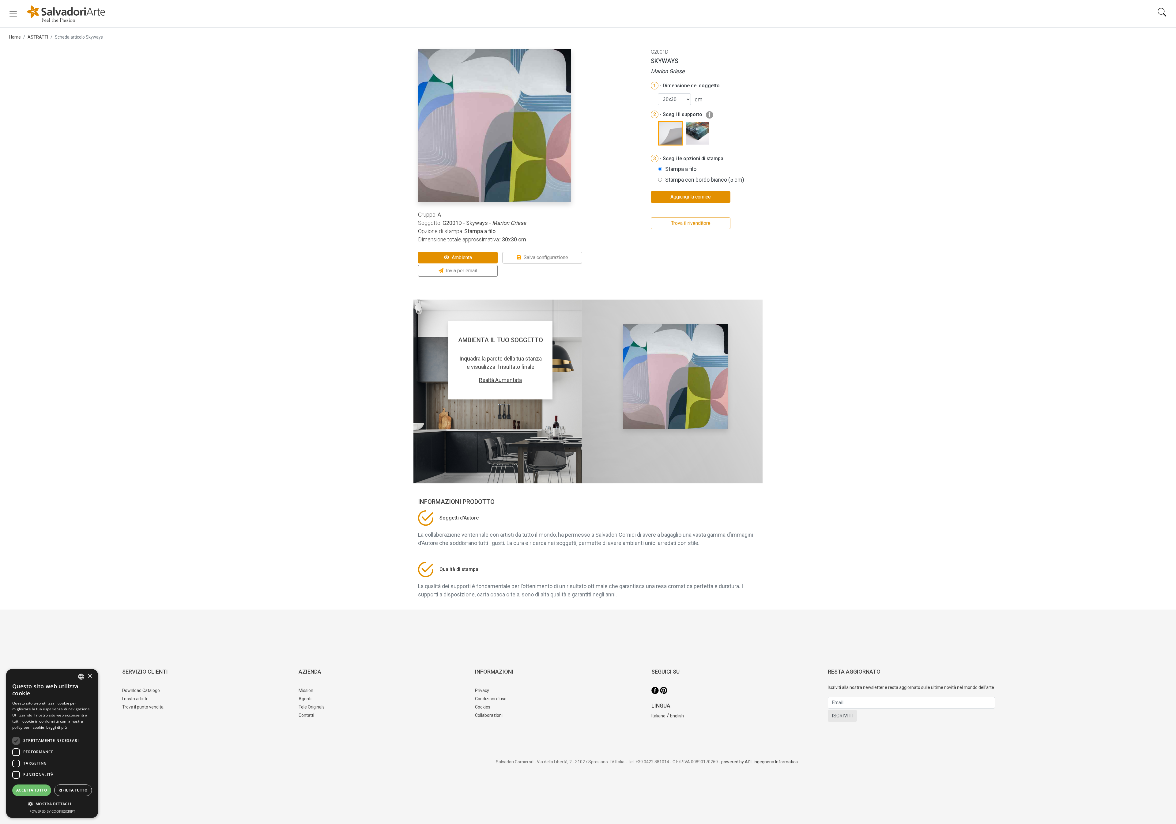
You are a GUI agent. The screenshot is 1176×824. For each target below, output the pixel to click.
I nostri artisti (134, 698)
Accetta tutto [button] (31, 790)
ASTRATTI (38, 37)
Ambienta (462, 257)
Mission (306, 690)
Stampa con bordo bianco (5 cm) (704, 179)
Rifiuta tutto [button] (73, 790)
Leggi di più (56, 727)
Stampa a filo (680, 169)
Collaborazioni (489, 715)
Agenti (305, 698)
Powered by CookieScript (52, 811)
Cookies (482, 707)
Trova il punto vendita (143, 707)
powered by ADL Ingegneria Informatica (759, 761)
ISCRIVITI (842, 716)
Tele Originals (312, 707)
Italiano (658, 715)
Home (15, 37)
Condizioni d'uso (491, 698)
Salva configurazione (546, 257)
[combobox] (81, 677)
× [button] (89, 676)
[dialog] (52, 743)
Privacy (482, 690)
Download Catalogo (141, 690)
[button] (52, 803)
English (677, 715)
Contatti (306, 715)
